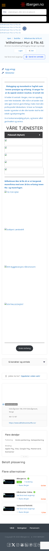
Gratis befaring (25, 348)
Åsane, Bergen (24, 485)
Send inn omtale (35, 57)
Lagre (20, 51)
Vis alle (25, 456)
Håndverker (9, 73)
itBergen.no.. (22, 478)
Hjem (9, 38)
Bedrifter (17, 38)
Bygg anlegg (10, 69)
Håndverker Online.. (25, 492)
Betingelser (22, 528)
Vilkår (12, 528)
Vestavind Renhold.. (25, 505)
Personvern (34, 528)
